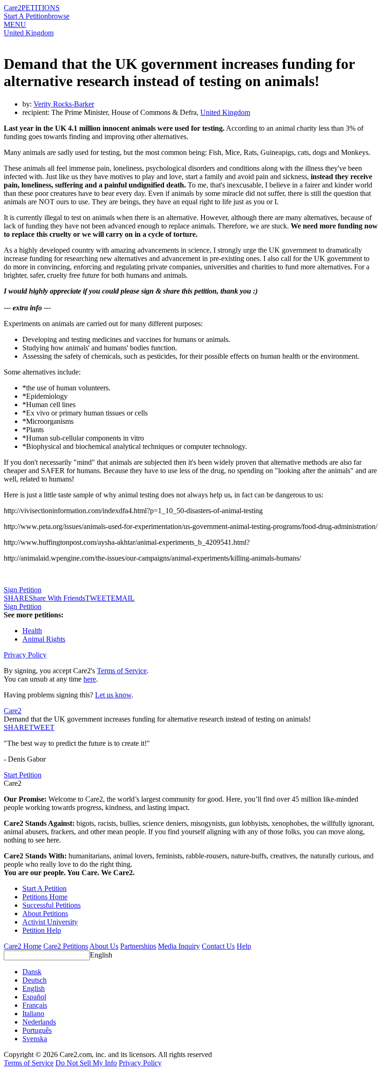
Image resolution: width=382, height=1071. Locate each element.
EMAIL (123, 598)
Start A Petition (26, 16)
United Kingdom (29, 33)
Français (34, 1005)
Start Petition (22, 775)
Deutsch (34, 980)
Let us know (113, 695)
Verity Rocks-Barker (64, 104)
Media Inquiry (179, 946)
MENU (15, 24)
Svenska (34, 1039)
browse (58, 16)
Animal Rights (43, 639)
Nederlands (39, 1022)
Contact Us (218, 946)
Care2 (12, 8)
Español (34, 997)
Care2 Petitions (65, 946)
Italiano (33, 1013)
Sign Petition (22, 590)
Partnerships (138, 946)
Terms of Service (122, 671)
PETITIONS (40, 8)
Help (244, 946)
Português (37, 1030)
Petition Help (41, 930)
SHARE (16, 727)
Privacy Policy (25, 655)
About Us (103, 946)
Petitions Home (45, 897)
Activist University (50, 922)
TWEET (98, 598)
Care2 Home (22, 946)
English (101, 955)
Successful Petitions (51, 905)
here (89, 679)
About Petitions (45, 913)
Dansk (31, 972)
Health (32, 631)
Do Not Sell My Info (86, 1063)
